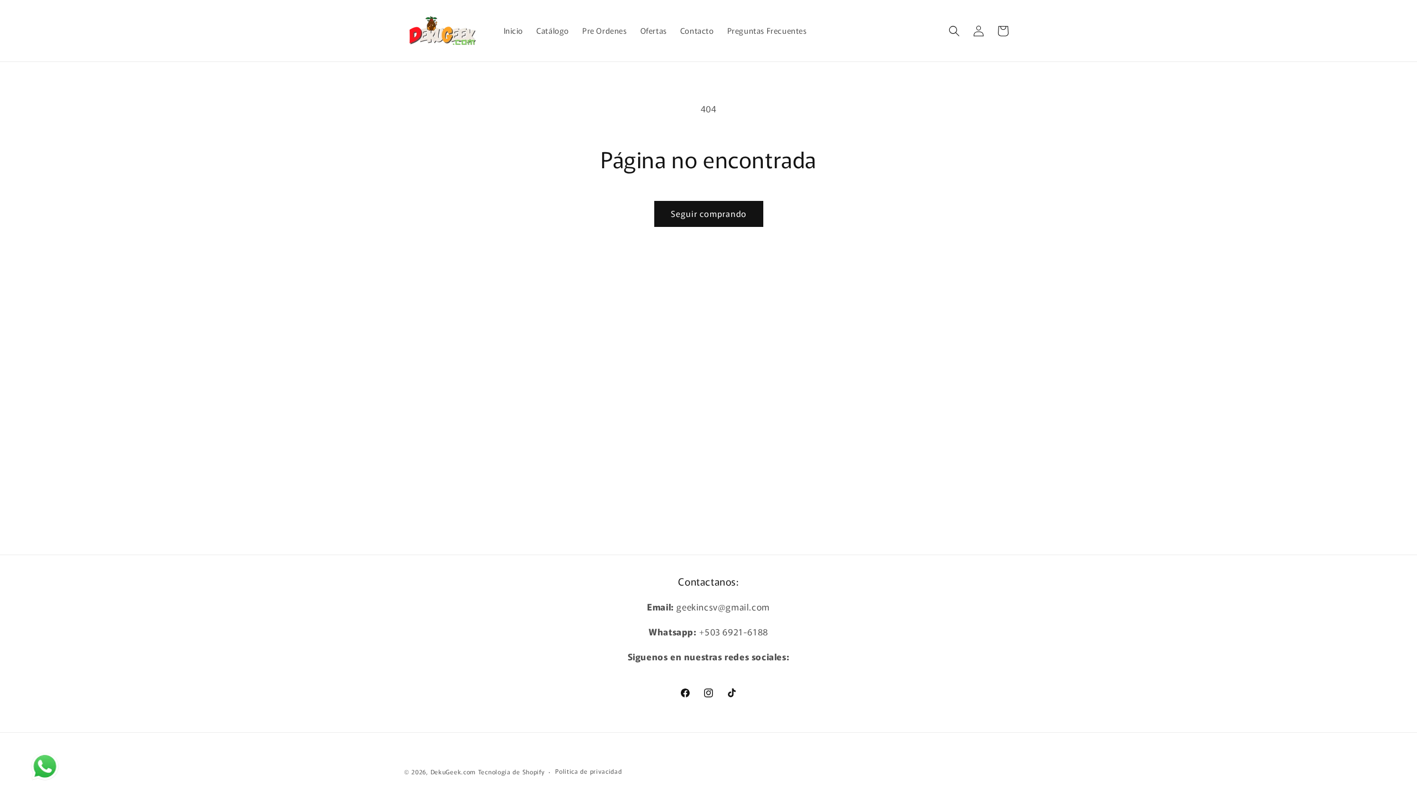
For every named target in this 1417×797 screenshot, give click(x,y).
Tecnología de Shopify (511, 771)
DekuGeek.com (453, 771)
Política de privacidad (588, 771)
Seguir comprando (709, 213)
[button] (954, 31)
